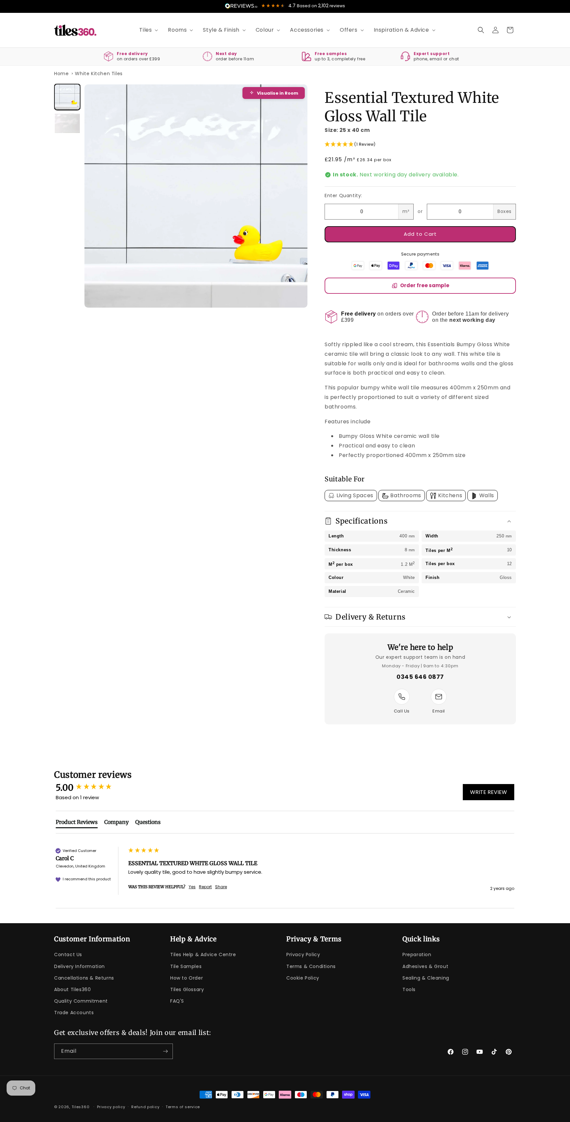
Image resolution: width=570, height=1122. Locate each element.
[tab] (77, 823)
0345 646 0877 (420, 677)
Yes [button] (192, 887)
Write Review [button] (488, 792)
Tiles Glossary (187, 989)
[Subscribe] (165, 1051)
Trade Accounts (74, 1012)
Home (61, 73)
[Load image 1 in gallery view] (67, 97)
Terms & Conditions (311, 966)
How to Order (186, 978)
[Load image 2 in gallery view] (67, 123)
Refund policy (145, 1106)
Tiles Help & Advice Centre (203, 954)
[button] (146, 30)
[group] (90, 788)
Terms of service (183, 1106)
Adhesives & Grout (425, 966)
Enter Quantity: (343, 195)
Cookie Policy (302, 978)
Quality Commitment (81, 1001)
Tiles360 (81, 1106)
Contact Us (68, 954)
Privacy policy (111, 1106)
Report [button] (205, 887)
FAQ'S (177, 1001)
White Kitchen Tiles (98, 73)
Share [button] (221, 887)
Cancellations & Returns (84, 978)
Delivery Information (79, 966)
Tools (409, 989)
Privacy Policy (303, 954)
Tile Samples (186, 966)
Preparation (416, 954)
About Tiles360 (72, 989)
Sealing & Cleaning (425, 978)
